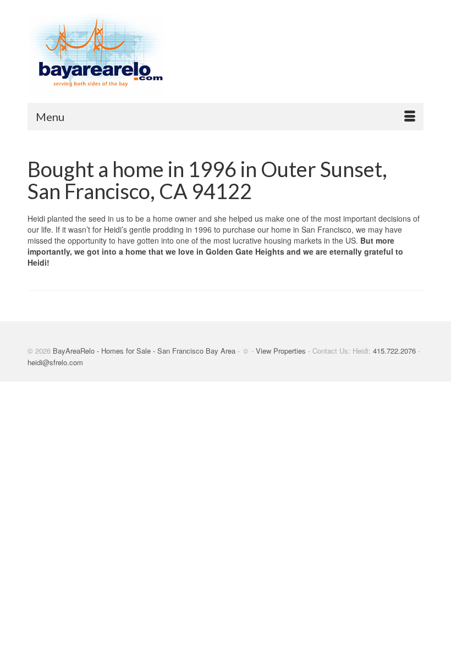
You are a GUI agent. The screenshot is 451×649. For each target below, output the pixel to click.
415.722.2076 (394, 350)
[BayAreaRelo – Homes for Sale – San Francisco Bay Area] (226, 55)
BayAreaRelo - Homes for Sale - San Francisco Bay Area (144, 350)
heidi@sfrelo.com (55, 362)
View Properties (281, 350)
